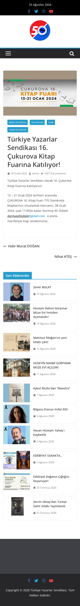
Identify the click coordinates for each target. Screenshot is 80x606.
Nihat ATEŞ (63, 256)
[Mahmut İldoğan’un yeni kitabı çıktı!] (16, 344)
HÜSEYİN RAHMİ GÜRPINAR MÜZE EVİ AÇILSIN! (52, 365)
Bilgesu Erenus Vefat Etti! (50, 409)
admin (35, 173)
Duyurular (37, 122)
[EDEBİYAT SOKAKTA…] (16, 460)
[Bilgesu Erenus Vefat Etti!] (16, 414)
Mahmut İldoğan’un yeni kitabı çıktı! (50, 340)
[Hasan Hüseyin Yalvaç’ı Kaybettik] (16, 437)
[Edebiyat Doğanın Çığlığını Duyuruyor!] (16, 483)
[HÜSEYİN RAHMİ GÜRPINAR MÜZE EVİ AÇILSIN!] (16, 369)
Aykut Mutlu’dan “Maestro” (51, 388)
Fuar (50, 122)
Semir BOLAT (42, 287)
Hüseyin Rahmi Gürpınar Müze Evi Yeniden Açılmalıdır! (50, 312)
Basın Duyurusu (17, 122)
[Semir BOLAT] (16, 292)
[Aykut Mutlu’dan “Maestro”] (16, 393)
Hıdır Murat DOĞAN (24, 246)
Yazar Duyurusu (17, 129)
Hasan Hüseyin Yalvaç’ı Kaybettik (49, 432)
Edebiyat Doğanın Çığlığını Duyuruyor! (51, 479)
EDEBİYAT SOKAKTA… (47, 455)
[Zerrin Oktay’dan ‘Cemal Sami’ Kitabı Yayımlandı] (16, 508)
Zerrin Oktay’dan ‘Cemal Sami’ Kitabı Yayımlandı (49, 504)
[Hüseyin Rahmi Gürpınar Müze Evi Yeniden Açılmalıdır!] (16, 317)
